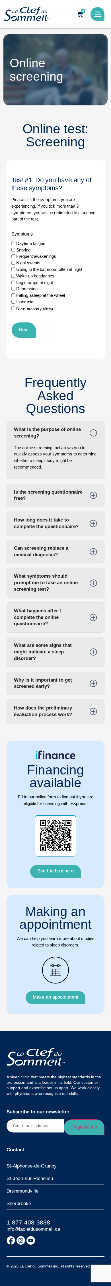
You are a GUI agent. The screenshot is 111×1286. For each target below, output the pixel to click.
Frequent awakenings (36, 256)
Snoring (23, 250)
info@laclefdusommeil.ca (33, 1229)
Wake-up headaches (35, 276)
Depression (27, 289)
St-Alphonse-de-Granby (32, 1166)
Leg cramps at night (34, 282)
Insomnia (24, 302)
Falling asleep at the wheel (40, 295)
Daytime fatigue (30, 243)
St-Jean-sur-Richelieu (30, 1178)
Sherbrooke (19, 1203)
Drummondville (22, 1191)
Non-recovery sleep (34, 308)
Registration (84, 1127)
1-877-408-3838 (28, 1222)
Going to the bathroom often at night (49, 269)
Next (24, 329)
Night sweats (28, 263)
